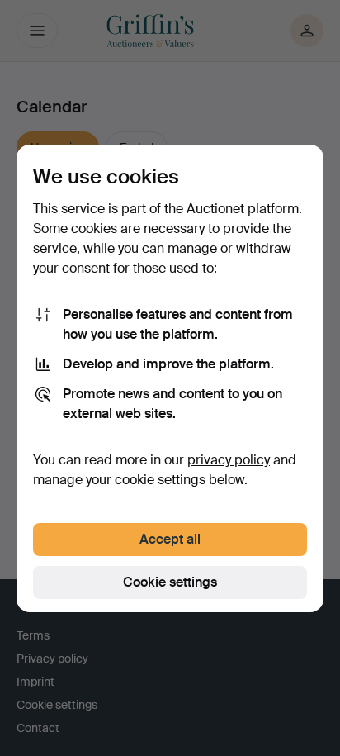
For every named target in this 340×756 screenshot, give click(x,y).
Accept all (170, 539)
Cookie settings (170, 582)
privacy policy (228, 459)
